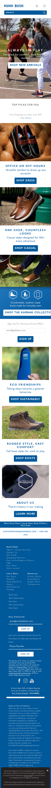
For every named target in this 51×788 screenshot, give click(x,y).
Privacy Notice (28, 776)
